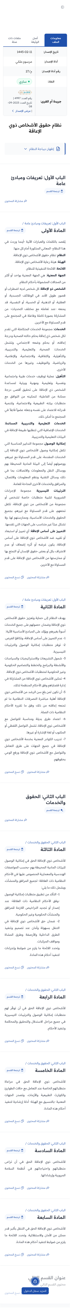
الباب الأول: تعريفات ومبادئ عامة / (44, 223)
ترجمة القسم (53, 191)
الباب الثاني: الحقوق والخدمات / (45, 842)
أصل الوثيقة (35, 40)
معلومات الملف (55, 40)
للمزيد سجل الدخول (35, 1290)
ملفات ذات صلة (14, 40)
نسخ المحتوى (12, 577)
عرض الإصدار (23, 111)
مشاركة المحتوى (14, 201)
